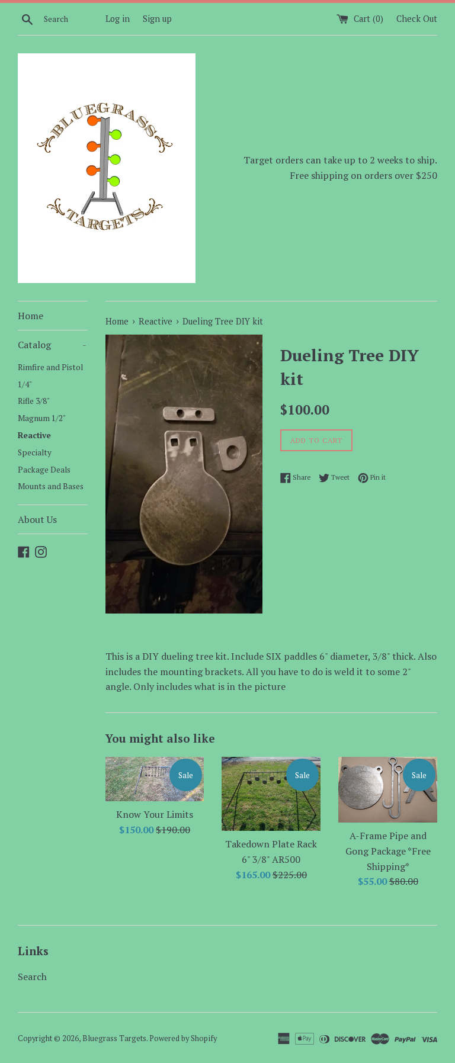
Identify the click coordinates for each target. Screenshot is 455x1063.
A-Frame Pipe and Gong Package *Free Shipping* (388, 850)
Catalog (52, 344)
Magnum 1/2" (42, 418)
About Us (37, 519)
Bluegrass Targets (114, 1038)
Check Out (416, 18)
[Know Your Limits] (154, 779)
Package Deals (44, 469)
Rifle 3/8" (34, 401)
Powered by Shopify (183, 1038)
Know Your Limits (154, 814)
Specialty (35, 452)
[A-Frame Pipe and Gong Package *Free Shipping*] (387, 790)
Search (32, 976)
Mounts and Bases (51, 486)
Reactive (34, 435)
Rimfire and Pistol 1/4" (50, 376)
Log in (117, 18)
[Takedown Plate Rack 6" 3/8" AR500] (271, 794)
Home (30, 315)
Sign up (157, 18)
